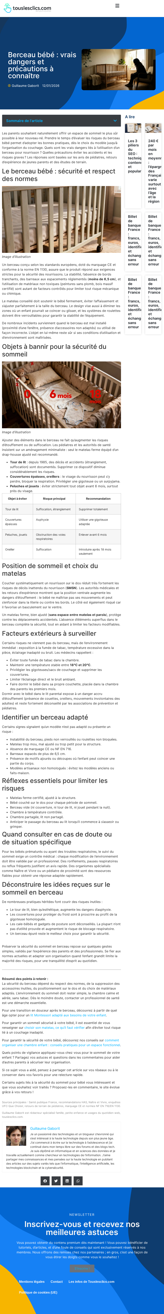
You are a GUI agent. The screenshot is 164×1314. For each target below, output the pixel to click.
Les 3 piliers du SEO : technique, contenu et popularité (137, 156)
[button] (117, 5)
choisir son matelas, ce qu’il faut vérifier (54, 1028)
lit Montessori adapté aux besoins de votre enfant (68, 1015)
